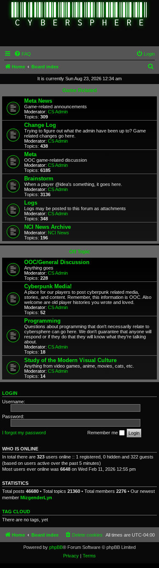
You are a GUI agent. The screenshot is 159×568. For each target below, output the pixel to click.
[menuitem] (22, 54)
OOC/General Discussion (56, 262)
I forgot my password (24, 432)
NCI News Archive (47, 227)
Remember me (103, 432)
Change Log (40, 125)
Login (9, 393)
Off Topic (79, 252)
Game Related (79, 90)
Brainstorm (38, 178)
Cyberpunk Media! (48, 286)
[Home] (79, 15)
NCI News (58, 232)
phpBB (56, 547)
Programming (42, 321)
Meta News (38, 101)
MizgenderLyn (36, 497)
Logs (30, 203)
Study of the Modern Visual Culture (70, 360)
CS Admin (58, 111)
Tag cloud (16, 511)
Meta (30, 154)
